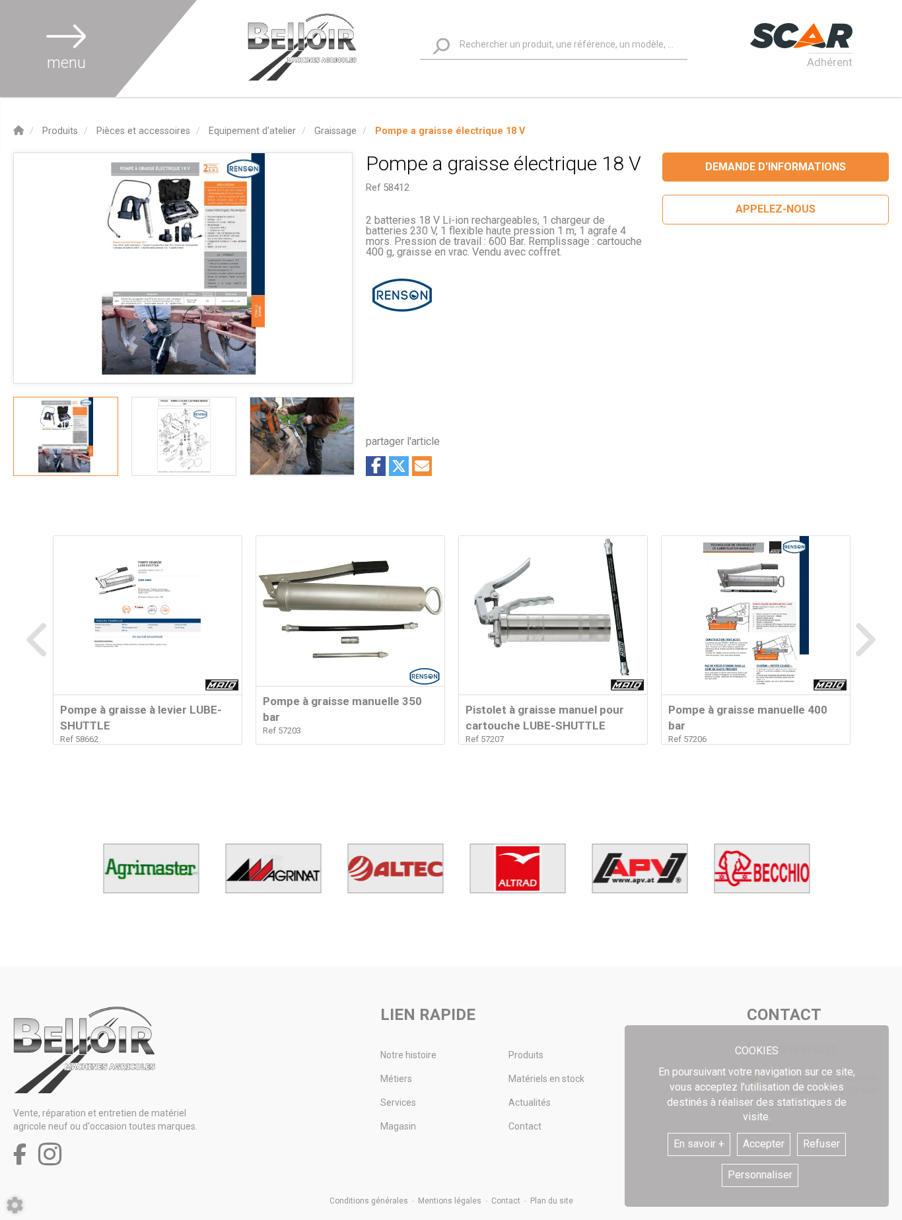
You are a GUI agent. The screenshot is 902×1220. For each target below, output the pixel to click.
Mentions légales (449, 1200)
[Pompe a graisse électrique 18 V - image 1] (65, 436)
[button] (450, 131)
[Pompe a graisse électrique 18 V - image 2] (183, 436)
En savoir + (699, 1143)
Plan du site (551, 1200)
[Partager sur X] (399, 466)
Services (398, 1102)
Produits (525, 1055)
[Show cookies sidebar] (15, 1205)
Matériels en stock (546, 1078)
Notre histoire (408, 1055)
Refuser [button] (821, 1143)
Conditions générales (369, 1200)
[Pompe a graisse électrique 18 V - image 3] (302, 436)
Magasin (398, 1126)
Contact (524, 1126)
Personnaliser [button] (760, 1175)
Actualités (529, 1102)
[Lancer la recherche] (441, 46)
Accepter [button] (763, 1143)
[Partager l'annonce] (422, 466)
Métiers (396, 1078)
